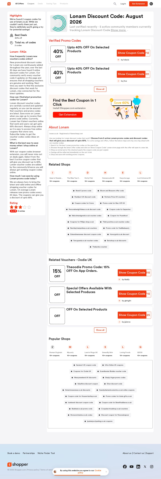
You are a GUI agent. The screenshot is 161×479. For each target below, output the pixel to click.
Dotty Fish (89, 178)
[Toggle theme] (151, 4)
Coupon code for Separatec (120, 209)
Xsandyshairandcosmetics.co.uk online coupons (116, 390)
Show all (100, 89)
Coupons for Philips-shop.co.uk (82, 222)
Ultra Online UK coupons (114, 365)
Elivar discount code (114, 384)
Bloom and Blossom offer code (112, 191)
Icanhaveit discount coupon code (80, 402)
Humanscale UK (108, 178)
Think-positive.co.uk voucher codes (116, 222)
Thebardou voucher (99, 247)
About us (127, 453)
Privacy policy (33, 470)
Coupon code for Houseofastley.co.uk (82, 396)
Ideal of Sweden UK (57, 178)
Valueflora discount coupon (87, 384)
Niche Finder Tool (46, 453)
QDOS (139, 352)
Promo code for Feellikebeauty (117, 228)
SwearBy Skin (107, 352)
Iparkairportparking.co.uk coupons (99, 421)
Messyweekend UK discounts (85, 377)
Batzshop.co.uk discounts (116, 241)
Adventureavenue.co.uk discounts (77, 390)
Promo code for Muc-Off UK (114, 203)
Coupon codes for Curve (84, 203)
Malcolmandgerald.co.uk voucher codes (86, 216)
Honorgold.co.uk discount (119, 234)
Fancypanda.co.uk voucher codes (85, 241)
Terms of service (47, 470)
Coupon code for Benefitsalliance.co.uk (117, 402)
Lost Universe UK (144, 178)
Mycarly (70, 352)
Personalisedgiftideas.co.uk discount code (84, 209)
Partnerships (29, 453)
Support (150, 453)
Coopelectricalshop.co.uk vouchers (114, 409)
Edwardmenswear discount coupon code (85, 234)
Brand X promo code (83, 191)
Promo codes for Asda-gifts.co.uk (119, 396)
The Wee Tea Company (76, 178)
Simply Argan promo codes (115, 377)
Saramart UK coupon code (86, 365)
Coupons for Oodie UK (82, 371)
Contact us (138, 453)
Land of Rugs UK (91, 352)
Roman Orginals (56, 352)
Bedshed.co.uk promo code (82, 409)
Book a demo (13, 453)
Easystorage (125, 178)
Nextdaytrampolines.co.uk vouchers (83, 228)
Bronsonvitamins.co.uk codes (81, 415)
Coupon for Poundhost (119, 216)
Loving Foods (125, 352)
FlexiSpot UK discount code (84, 197)
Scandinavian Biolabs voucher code (113, 371)
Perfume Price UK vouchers (114, 197)
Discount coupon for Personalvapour (115, 415)
